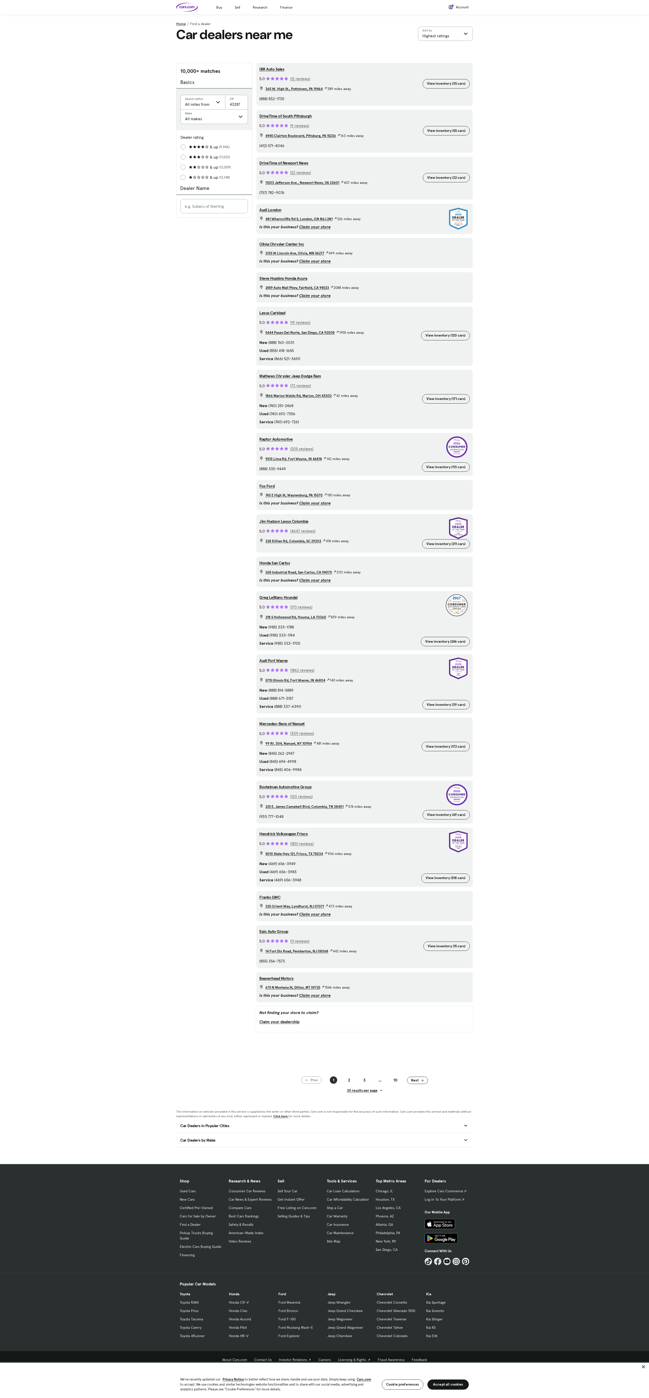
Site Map (333, 1241)
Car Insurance (338, 1224)
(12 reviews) (300, 78)
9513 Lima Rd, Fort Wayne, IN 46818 (293, 459)
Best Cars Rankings (244, 1216)
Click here (281, 1116)
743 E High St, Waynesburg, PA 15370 (294, 495)
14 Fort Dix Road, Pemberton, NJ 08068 (296, 951)
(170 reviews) (301, 606)
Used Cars (188, 1191)
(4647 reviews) (302, 530)
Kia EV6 (432, 1336)
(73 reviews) (300, 385)
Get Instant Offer (291, 1199)
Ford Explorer (289, 1336)
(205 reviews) (301, 448)
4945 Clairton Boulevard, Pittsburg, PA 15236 (300, 135)
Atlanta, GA (384, 1224)
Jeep (331, 1294)
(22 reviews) (300, 172)
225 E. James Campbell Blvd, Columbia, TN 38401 (304, 806)
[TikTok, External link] (428, 1261)
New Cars (187, 1199)
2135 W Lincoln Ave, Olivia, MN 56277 (294, 253)
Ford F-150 (287, 1319)
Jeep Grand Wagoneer (345, 1327)
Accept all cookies (448, 1384)
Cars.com (364, 1379)
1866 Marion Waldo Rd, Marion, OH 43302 (298, 395)
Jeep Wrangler (339, 1302)
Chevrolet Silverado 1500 (396, 1310)
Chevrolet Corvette (392, 1302)
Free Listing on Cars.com (297, 1207)
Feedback (419, 1359)
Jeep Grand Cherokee (345, 1310)
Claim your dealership (279, 1021)
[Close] (643, 1366)
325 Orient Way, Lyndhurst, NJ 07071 (294, 906)
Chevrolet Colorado (392, 1336)
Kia (428, 1294)
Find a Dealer (190, 1224)
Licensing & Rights (352, 1359)
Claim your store (315, 226)
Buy (219, 7)
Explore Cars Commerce (444, 1191)
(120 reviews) (301, 796)
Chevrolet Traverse (391, 1319)
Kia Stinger (434, 1319)
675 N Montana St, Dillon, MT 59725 (292, 987)
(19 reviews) (300, 322)
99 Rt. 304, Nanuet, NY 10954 (288, 743)
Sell (237, 7)
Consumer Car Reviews (247, 1191)
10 (395, 1079)
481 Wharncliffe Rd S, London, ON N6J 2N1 (299, 219)
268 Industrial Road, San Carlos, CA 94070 (298, 572)
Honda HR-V (238, 1336)
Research (260, 7)
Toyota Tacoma (191, 1319)
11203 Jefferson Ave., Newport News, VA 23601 (302, 182)
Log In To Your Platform (443, 1199)
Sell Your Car (287, 1191)
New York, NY (386, 1241)
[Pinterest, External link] (465, 1261)
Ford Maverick (289, 1302)
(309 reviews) (302, 733)
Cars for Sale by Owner (198, 1216)
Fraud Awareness (391, 1359)
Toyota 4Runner (192, 1336)
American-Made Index (246, 1233)
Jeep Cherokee (340, 1336)
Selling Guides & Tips (294, 1216)
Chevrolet (385, 1294)
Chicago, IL (384, 1191)
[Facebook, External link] (437, 1261)
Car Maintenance (340, 1233)
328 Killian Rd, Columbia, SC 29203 (293, 541)
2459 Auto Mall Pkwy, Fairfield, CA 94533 (297, 287)
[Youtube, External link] (447, 1261)
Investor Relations (293, 1359)
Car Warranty (337, 1216)
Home (181, 24)
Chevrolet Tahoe (390, 1327)
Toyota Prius (189, 1310)
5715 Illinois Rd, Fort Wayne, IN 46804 (295, 680)
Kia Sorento (435, 1310)
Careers (324, 1359)
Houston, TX (385, 1199)
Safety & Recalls (241, 1224)
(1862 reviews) (302, 670)
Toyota (185, 1294)
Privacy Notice (233, 1379)
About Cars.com (234, 1359)
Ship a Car (335, 1207)
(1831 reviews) (302, 843)
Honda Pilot (238, 1327)
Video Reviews (240, 1241)
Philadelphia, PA (388, 1233)
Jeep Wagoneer (340, 1319)
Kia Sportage (436, 1302)
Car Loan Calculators (343, 1191)
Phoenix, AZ (385, 1216)
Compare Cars (240, 1207)
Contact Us (263, 1359)
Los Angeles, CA (388, 1207)
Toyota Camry (190, 1327)
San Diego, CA (387, 1249)
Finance (286, 7)
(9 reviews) (299, 125)
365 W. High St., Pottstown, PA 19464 (294, 88)
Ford (282, 1294)
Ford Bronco (288, 1310)
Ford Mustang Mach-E (295, 1327)
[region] (324, 1380)
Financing (187, 1255)
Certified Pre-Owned (196, 1207)
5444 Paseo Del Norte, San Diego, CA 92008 (300, 332)
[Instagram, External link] (456, 1261)
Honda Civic (238, 1310)
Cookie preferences (402, 1384)
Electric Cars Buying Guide (200, 1246)
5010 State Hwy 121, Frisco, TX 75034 (294, 853)
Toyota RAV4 (189, 1302)
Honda (234, 1294)
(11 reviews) (299, 940)
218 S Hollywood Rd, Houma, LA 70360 (295, 617)
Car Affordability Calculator (348, 1199)
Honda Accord (240, 1319)
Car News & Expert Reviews (250, 1199)
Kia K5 (431, 1327)
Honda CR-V (239, 1302)
